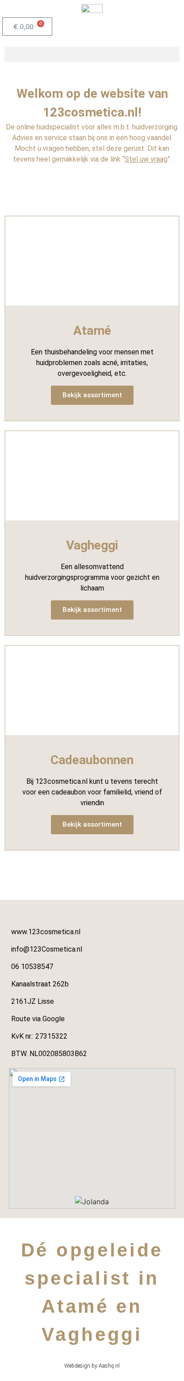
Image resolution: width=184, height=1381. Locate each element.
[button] (92, 54)
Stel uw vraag (146, 159)
